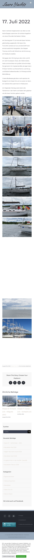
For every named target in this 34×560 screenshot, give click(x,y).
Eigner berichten (9, 476)
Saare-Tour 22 (15, 366)
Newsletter (7, 485)
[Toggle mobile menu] (31, 2)
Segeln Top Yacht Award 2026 (13, 451)
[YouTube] (13, 516)
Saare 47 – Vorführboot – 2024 (13, 443)
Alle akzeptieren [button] (21, 556)
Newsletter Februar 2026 (11, 464)
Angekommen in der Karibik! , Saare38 (15, 460)
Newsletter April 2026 (10, 456)
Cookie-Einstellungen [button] (8, 556)
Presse (21, 515)
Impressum (22, 520)
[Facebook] (5, 516)
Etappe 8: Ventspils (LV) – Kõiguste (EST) (9, 412)
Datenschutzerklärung (25, 524)
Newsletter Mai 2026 (10, 447)
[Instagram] (9, 516)
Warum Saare (8, 494)
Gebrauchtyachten (9, 481)
